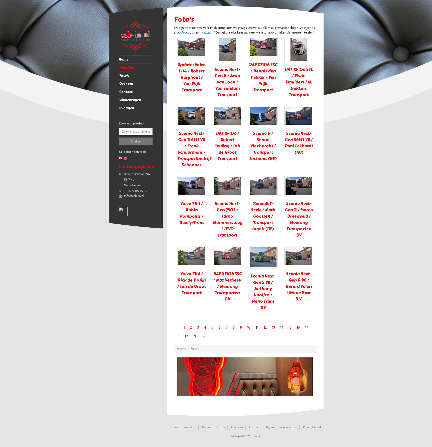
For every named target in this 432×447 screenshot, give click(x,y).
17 (306, 327)
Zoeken (135, 141)
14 (281, 327)
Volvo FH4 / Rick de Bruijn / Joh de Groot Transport (191, 283)
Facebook (188, 32)
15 (290, 327)
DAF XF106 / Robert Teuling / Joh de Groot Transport (227, 146)
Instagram (207, 32)
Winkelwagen (130, 100)
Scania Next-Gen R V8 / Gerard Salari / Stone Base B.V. (299, 286)
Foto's (124, 75)
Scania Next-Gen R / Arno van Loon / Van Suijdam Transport (227, 82)
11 (257, 327)
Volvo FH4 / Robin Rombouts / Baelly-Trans (191, 213)
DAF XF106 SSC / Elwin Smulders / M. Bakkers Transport (299, 82)
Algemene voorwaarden (281, 427)
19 (186, 336)
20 (195, 336)
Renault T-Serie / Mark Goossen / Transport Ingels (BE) (263, 216)
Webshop (126, 67)
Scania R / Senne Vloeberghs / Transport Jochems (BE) (263, 146)
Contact (126, 92)
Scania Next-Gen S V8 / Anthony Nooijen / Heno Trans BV (263, 292)
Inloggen (126, 108)
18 (178, 336)
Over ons (126, 83)
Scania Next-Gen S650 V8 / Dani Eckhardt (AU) (299, 143)
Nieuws (207, 427)
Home (123, 59)
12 (265, 327)
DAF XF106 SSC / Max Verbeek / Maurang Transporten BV (227, 286)
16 (298, 327)
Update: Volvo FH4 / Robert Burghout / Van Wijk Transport (192, 77)
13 (273, 327)
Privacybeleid (312, 427)
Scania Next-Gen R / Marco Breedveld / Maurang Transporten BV (299, 219)
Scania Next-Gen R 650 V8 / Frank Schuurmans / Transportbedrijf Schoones (194, 149)
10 (249, 327)
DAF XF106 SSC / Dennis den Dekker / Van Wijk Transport (263, 77)
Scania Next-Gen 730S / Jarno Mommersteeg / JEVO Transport (228, 219)
